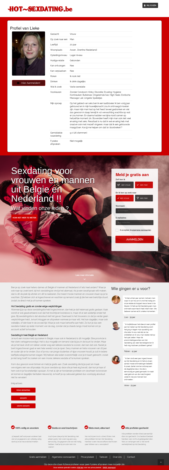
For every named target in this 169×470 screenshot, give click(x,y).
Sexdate (23, 398)
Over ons (117, 457)
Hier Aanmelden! (29, 83)
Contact (131, 457)
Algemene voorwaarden (63, 457)
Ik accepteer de (135, 230)
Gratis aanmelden (37, 457)
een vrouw (125, 185)
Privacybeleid (87, 457)
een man (144, 185)
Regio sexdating (23, 390)
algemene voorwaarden (141, 230)
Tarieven (103, 457)
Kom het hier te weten (24, 218)
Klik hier (80, 468)
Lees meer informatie (85, 275)
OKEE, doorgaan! (109, 468)
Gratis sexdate (23, 406)
